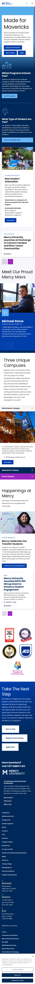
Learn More (10, 220)
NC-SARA (5, 942)
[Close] (33, 956)
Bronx (4, 911)
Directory (5, 860)
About (4, 827)
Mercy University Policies (10, 939)
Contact (5, 831)
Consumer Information (10, 935)
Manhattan (6, 897)
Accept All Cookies (17, 980)
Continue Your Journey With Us (14, 566)
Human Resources (8, 949)
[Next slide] (10, 261)
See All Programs (9, 96)
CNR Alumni (7, 801)
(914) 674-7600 (7, 891)
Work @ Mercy (7, 867)
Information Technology (10, 952)
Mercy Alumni (8, 797)
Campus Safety (7, 842)
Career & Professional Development (14, 853)
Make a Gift (8, 804)
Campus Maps (7, 864)
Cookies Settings (17, 970)
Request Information (13, 47)
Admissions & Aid (8, 816)
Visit (3, 834)
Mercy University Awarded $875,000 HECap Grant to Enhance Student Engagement (14, 584)
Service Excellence (8, 871)
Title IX (4, 932)
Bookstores (6, 846)
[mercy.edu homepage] (7, 3)
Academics (6, 813)
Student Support (7, 824)
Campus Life (6, 820)
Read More (7, 254)
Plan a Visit (10, 729)
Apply (22, 53)
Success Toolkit (7, 849)
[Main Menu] (32, 3)
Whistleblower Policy (9, 945)
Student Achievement (9, 875)
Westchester (7, 883)
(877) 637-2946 (7, 905)
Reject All (17, 975)
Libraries (5, 838)
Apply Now (10, 747)
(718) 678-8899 (7, 919)
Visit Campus (10, 53)
